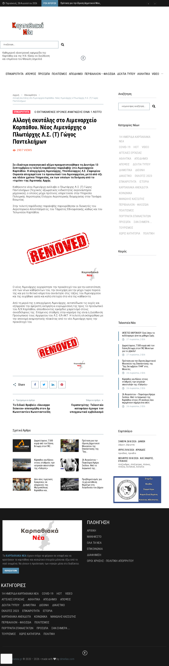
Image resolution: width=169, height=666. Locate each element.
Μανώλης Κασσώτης (131, 199)
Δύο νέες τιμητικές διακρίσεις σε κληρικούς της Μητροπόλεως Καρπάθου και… (43, 485)
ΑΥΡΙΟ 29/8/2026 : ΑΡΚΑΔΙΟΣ (131, 449)
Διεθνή (140, 170)
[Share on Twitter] (44, 384)
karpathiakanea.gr (12, 659)
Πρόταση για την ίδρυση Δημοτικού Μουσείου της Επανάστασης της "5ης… (91, 446)
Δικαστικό (125, 176)
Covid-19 (124, 147)
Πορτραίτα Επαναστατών (135, 216)
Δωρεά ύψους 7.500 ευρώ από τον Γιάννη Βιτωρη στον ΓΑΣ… (43, 443)
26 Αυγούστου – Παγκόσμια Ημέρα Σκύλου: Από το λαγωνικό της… (90, 464)
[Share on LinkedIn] (53, 384)
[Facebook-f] (83, 58)
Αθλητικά (125, 158)
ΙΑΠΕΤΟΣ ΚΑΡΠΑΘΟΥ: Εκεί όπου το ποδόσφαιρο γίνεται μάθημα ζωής (138, 334)
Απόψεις (124, 164)
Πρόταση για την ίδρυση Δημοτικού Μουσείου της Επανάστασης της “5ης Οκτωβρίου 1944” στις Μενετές (139, 364)
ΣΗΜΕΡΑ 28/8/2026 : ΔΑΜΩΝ (131, 441)
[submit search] (62, 44)
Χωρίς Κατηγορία (129, 233)
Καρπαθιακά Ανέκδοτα (133, 187)
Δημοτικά (125, 170)
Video (145, 147)
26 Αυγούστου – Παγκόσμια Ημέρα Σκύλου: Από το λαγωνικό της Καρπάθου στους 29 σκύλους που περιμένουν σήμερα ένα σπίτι (138, 398)
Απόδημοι (141, 158)
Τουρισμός (126, 227)
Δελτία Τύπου (142, 164)
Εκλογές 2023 (143, 176)
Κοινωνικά (125, 193)
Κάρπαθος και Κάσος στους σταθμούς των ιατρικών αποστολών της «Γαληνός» (44, 464)
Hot (136, 147)
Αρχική (16, 95)
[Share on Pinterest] (62, 384)
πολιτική (148, 233)
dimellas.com (67, 659)
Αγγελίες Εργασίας (130, 152)
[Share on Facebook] (35, 384)
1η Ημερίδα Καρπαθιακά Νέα (134, 139)
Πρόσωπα (125, 222)
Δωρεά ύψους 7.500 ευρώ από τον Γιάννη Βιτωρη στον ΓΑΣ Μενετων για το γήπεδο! (138, 348)
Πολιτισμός (126, 210)
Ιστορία (144, 181)
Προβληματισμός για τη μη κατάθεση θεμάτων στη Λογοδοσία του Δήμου (92, 483)
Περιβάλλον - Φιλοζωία (134, 204)
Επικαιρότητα (30, 95)
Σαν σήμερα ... (143, 222)
